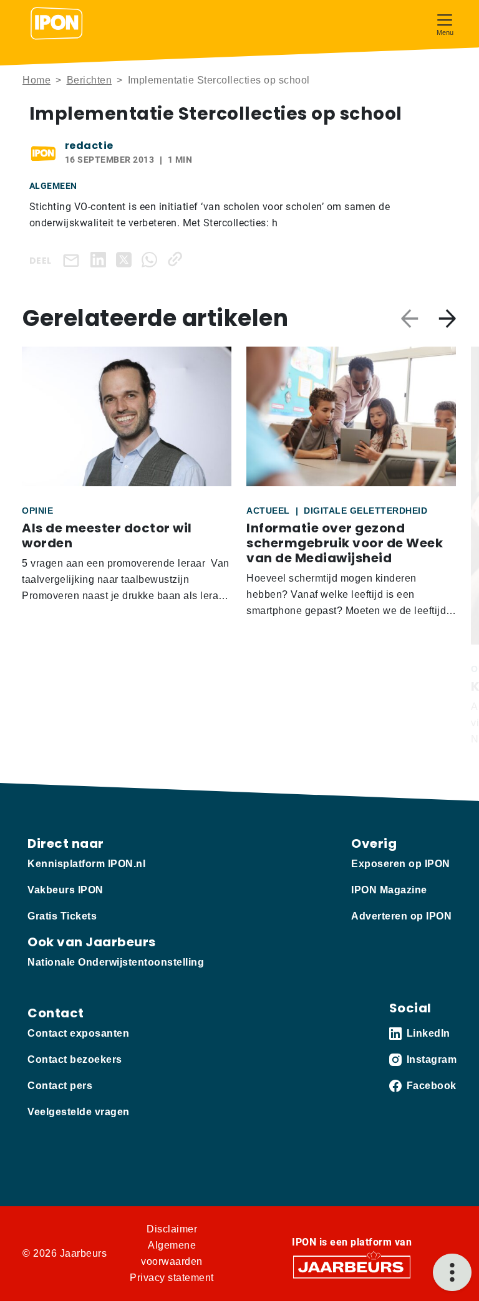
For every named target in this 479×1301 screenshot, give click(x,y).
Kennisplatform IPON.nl (86, 863)
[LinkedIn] (100, 259)
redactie (89, 145)
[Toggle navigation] (445, 23)
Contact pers (59, 1085)
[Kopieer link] (177, 259)
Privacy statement (172, 1277)
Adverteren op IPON (401, 916)
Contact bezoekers (74, 1059)
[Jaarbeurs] (351, 1266)
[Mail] (73, 259)
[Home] (56, 23)
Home (36, 80)
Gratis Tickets (62, 916)
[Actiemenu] (452, 1272)
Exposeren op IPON (400, 863)
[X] (126, 259)
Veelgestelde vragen (78, 1112)
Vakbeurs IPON (65, 890)
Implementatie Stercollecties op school (219, 80)
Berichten (89, 80)
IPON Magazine (389, 890)
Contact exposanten (78, 1033)
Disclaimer (172, 1229)
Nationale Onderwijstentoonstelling (115, 962)
